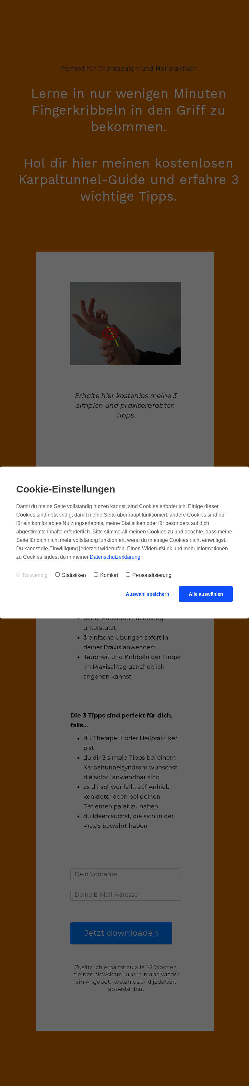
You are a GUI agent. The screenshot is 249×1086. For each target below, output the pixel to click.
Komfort (109, 575)
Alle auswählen (206, 594)
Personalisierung (152, 575)
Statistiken (74, 575)
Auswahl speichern (147, 594)
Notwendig (35, 575)
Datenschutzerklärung (115, 557)
